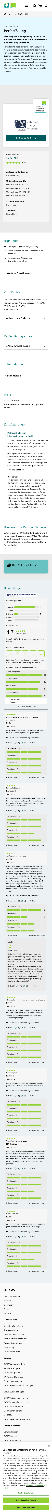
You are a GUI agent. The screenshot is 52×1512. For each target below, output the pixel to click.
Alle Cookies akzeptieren (26, 1507)
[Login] (46, 6)
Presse (6, 1309)
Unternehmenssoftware (14, 1334)
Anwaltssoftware (11, 1330)
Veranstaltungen (11, 1431)
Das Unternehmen (12, 1296)
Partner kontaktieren (26, 137)
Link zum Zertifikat (15, 469)
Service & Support (12, 1368)
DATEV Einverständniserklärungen (18, 1385)
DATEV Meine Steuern (13, 1406)
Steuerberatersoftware (13, 1325)
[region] (26, 1477)
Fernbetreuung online (13, 1381)
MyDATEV (8, 1415)
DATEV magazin (11, 1436)
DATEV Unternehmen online (16, 1402)
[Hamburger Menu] (27, 5)
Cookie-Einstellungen (26, 1493)
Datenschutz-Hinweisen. (35, 1485)
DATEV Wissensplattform (14, 1364)
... (12, 14)
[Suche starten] (34, 5)
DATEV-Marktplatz (12, 1351)
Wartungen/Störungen (13, 1376)
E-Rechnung (9, 1347)
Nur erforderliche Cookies (26, 1500)
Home (5, 14)
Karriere (7, 1313)
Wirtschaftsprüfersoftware (15, 1338)
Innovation (8, 1304)
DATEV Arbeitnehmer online (16, 1397)
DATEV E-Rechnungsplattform (17, 1419)
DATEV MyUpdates (12, 1372)
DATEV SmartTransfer (13, 1410)
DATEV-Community (12, 1440)
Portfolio (7, 1300)
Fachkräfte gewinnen (13, 1343)
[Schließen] (49, 1446)
